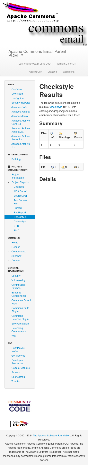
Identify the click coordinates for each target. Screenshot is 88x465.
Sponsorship (18, 376)
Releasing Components (18, 329)
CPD (16, 225)
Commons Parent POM (21, 301)
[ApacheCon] (19, 406)
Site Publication (20, 323)
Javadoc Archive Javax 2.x (20, 137)
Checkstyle (20, 217)
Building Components (18, 294)
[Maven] (19, 423)
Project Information (17, 176)
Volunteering (18, 280)
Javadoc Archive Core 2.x (20, 122)
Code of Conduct (20, 367)
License (15, 247)
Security (15, 275)
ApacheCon (35, 71)
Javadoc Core (19, 107)
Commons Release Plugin (20, 317)
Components (18, 251)
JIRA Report (20, 191)
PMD (16, 230)
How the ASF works (18, 349)
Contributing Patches (18, 286)
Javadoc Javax (19, 116)
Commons (68, 71)
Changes (19, 186)
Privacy (15, 372)
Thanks (15, 381)
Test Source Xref (20, 201)
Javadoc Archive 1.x (20, 145)
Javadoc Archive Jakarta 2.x (20, 129)
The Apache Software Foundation (51, 435)
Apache (52, 71)
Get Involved (18, 355)
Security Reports (20, 102)
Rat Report (20, 212)
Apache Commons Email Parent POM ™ (37, 53)
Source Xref (20, 195)
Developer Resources (17, 361)
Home (14, 242)
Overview (16, 89)
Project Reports (20, 182)
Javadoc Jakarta (20, 111)
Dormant (16, 260)
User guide (17, 98)
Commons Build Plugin (20, 309)
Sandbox (16, 256)
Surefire (18, 208)
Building (16, 159)
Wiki (13, 335)
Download (17, 93)
